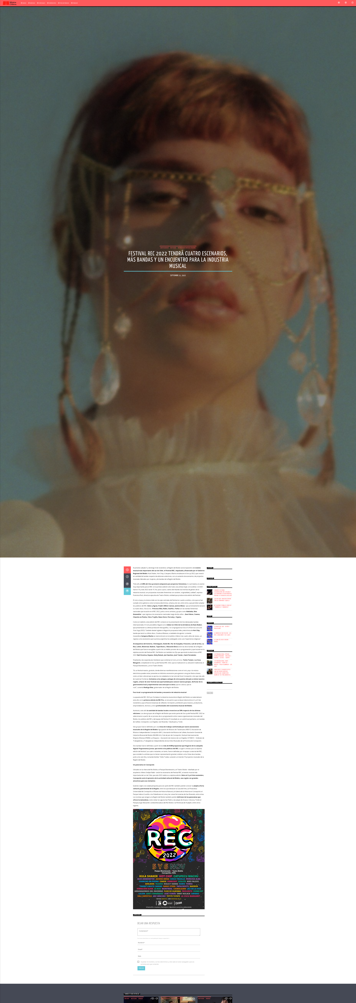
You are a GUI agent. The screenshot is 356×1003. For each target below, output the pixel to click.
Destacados (164, 248)
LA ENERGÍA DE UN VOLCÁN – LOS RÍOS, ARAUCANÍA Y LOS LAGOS (222, 634)
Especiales (42, 3)
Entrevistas (52, 3)
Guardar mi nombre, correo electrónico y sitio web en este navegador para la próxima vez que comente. (167, 962)
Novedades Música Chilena (187, 248)
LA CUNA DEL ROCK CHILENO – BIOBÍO (221, 640)
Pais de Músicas (64, 3)
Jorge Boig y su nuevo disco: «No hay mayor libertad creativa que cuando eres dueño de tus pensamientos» (222, 672)
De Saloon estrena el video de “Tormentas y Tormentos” (222, 606)
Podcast (75, 3)
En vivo (127, 998)
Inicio (24, 3)
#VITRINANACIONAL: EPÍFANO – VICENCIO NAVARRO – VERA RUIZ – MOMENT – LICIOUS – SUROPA (223, 655)
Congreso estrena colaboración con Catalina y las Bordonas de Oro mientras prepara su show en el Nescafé (223, 593)
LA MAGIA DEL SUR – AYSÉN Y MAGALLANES (221, 627)
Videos (140, 998)
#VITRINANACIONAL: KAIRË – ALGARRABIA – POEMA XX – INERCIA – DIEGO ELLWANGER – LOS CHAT (223, 663)
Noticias (32, 3)
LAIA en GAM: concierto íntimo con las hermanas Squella (222, 599)
